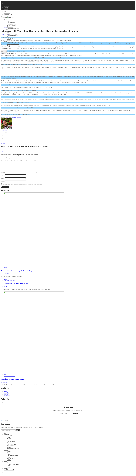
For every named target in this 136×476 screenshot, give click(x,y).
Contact (6, 7)
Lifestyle (6, 450)
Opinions (6, 468)
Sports (8, 45)
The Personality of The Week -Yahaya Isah (14, 283)
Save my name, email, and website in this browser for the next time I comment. (22, 184)
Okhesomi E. (5, 34)
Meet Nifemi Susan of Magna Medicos (13, 379)
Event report (10, 462)
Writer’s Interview (11, 24)
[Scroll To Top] (2, 419)
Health (8, 34)
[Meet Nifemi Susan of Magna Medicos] (34, 372)
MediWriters (7, 13)
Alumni (6, 9)
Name (3, 175)
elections (14, 117)
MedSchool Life (8, 14)
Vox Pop (9, 467)
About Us (6, 6)
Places (8, 457)
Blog (5, 11)
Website (3, 181)
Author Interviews (11, 25)
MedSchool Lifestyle (9, 470)
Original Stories (11, 22)
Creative (6, 19)
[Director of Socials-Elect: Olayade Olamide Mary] (34, 265)
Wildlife (9, 460)
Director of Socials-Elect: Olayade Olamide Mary (16, 271)
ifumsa (19, 117)
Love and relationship (12, 455)
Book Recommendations (13, 28)
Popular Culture (11, 38)
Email (2, 178)
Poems (8, 21)
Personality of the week (9, 280)
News (5, 41)
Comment (3, 172)
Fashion (9, 451)
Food (8, 32)
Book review (10, 27)
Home (5, 391)
